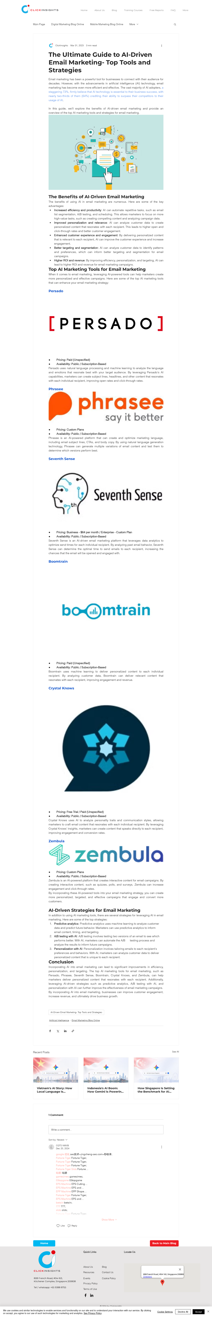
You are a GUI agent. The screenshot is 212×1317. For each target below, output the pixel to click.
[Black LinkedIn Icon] (92, 1295)
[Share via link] (72, 1030)
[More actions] (161, 45)
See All (175, 1051)
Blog (104, 1266)
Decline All (183, 1311)
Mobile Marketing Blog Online (106, 24)
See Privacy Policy (93, 1313)
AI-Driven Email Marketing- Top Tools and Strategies (76, 1012)
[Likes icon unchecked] (58, 1226)
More (132, 24)
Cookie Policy (109, 1278)
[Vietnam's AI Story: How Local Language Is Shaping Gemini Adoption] (55, 1070)
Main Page (39, 24)
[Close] (208, 1312)
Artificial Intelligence (59, 1020)
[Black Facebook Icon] (85, 1295)
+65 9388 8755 (58, 1287)
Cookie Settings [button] (165, 1311)
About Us (88, 1266)
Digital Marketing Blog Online (67, 24)
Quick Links (89, 1251)
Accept (198, 1311)
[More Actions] (161, 1147)
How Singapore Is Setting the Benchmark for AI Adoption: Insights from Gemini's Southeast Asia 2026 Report (156, 1090)
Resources (88, 1272)
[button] (175, 24)
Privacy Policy (90, 1283)
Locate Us (129, 1251)
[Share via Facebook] (50, 1030)
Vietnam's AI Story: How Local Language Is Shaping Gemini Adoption (55, 1090)
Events (86, 1278)
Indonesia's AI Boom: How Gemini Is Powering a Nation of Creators (105, 1090)
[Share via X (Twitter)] (57, 1030)
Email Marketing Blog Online (86, 1020)
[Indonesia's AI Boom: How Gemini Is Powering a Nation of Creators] (106, 1070)
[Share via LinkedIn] (65, 1030)
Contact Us (107, 1272)
